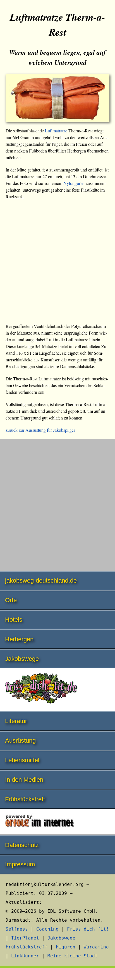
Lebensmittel (22, 760)
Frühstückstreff (25, 799)
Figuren (65, 947)
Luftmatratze (56, 130)
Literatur (16, 720)
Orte (11, 600)
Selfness (17, 929)
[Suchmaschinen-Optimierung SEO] (57, 822)
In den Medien (24, 779)
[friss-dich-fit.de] (57, 690)
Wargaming (96, 947)
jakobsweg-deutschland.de (41, 580)
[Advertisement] (57, 263)
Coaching (47, 929)
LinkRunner (25, 956)
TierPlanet (25, 938)
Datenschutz (22, 844)
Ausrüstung (20, 740)
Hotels (13, 619)
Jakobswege (22, 658)
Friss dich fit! (88, 929)
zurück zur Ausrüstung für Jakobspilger (40, 430)
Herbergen (19, 639)
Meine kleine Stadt (72, 956)
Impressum (20, 864)
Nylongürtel (74, 183)
